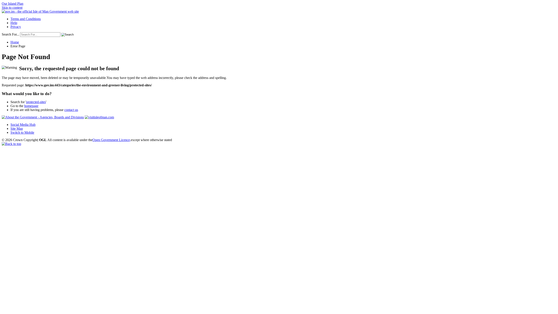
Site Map (16, 128)
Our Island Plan (12, 3)
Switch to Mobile (22, 132)
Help (13, 23)
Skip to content (12, 7)
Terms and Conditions (25, 19)
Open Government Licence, (111, 140)
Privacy (15, 27)
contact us (71, 110)
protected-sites (36, 102)
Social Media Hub (23, 124)
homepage (31, 106)
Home (14, 42)
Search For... (10, 34)
